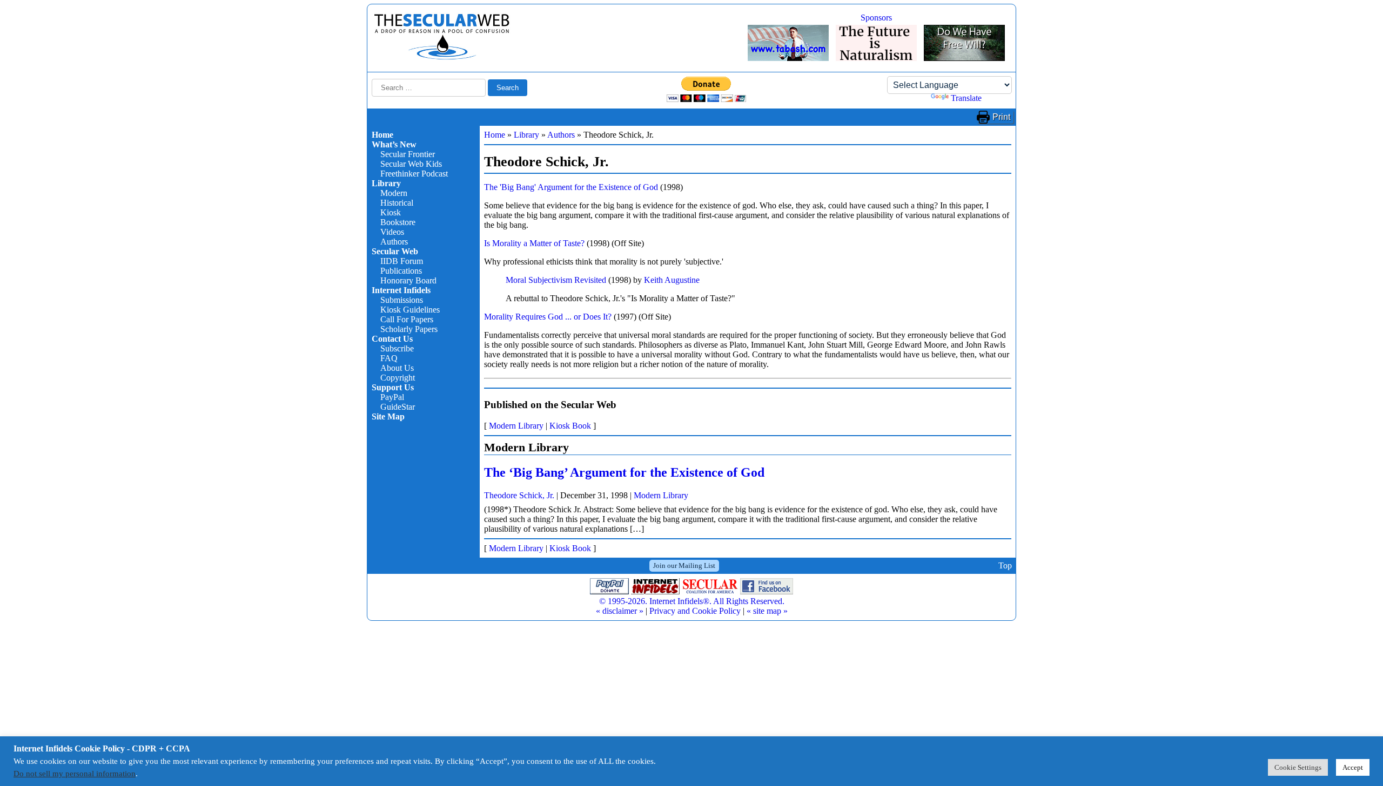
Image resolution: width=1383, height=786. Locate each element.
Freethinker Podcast (414, 173)
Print (1001, 116)
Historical (396, 202)
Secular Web (395, 251)
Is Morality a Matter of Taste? (534, 243)
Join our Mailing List (684, 565)
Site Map (388, 416)
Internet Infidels (401, 290)
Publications (401, 270)
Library (386, 183)
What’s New (394, 144)
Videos (392, 231)
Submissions (401, 299)
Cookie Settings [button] (1297, 767)
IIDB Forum (401, 261)
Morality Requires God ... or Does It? (548, 316)
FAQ (389, 358)
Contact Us (392, 338)
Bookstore (397, 222)
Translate (966, 98)
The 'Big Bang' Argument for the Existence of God (571, 187)
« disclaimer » (619, 610)
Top (1005, 565)
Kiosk (390, 212)
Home (382, 134)
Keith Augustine (672, 279)
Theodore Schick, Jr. (519, 495)
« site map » (767, 610)
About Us (397, 367)
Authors (394, 241)
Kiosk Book (570, 425)
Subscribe (397, 348)
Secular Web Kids (411, 163)
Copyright (397, 377)
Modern (393, 193)
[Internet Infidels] (442, 57)
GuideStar (397, 406)
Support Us (393, 387)
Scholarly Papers (409, 329)
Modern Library (516, 425)
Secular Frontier (407, 154)
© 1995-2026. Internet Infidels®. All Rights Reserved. (691, 601)
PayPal (392, 397)
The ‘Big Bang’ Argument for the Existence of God (624, 472)
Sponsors (876, 17)
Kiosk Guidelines (410, 309)
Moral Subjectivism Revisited (556, 279)
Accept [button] (1352, 767)
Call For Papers (406, 319)
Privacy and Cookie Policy (695, 610)
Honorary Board (408, 280)
